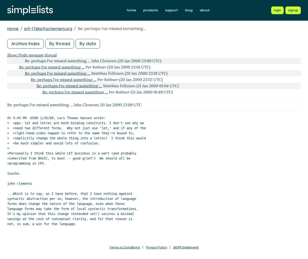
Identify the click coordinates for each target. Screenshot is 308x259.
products (150, 10)
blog (188, 10)
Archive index (25, 44)
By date (88, 44)
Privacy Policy (156, 247)
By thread (59, 44)
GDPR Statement (186, 247)
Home (13, 28)
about (205, 10)
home (131, 10)
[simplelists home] (30, 10)
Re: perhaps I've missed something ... (51, 67)
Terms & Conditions (124, 247)
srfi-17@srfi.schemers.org (48, 28)
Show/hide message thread (32, 55)
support (171, 10)
